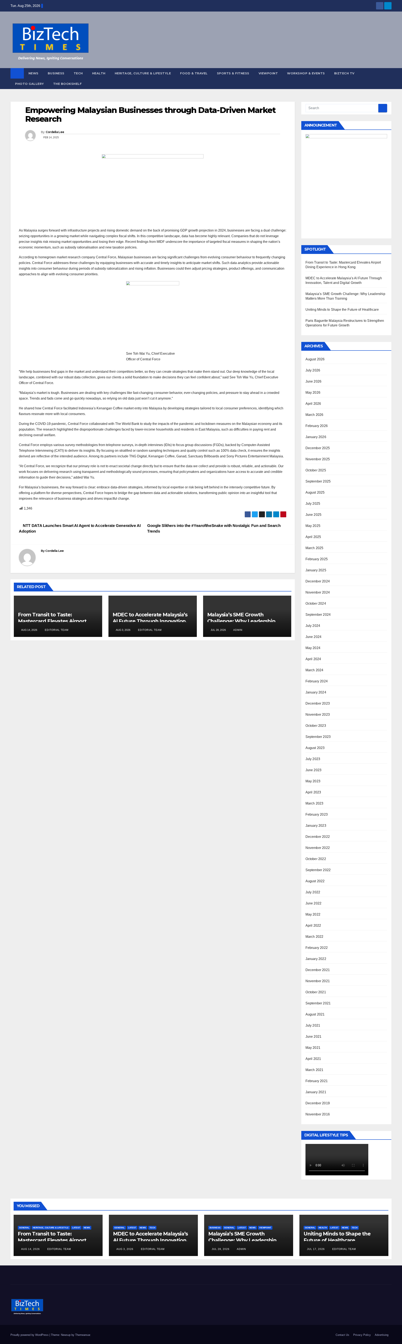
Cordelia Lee (55, 132)
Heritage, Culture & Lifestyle (143, 73)
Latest (76, 1227)
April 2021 (313, 1059)
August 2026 (315, 359)
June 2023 (313, 770)
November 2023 (317, 714)
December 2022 (317, 836)
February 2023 (316, 814)
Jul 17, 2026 (316, 1249)
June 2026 (313, 381)
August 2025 (315, 492)
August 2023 (315, 748)
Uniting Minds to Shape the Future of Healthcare (342, 309)
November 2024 (317, 592)
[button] (388, 78)
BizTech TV (344, 73)
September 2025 (318, 481)
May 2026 (313, 392)
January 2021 (315, 1092)
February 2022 (316, 947)
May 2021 (313, 1047)
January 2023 (315, 825)
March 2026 (314, 415)
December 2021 (317, 970)
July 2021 (312, 1025)
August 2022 (315, 881)
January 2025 (315, 570)
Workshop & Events (306, 73)
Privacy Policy (362, 1334)
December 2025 (317, 448)
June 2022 (313, 903)
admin (237, 630)
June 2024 (313, 637)
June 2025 (313, 514)
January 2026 (315, 437)
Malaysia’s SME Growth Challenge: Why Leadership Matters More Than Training (241, 621)
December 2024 (317, 581)
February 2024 (316, 681)
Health (99, 73)
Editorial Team (56, 630)
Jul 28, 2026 (220, 1249)
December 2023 (317, 703)
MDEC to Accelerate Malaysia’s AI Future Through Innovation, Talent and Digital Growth (150, 621)
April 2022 (313, 925)
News (33, 73)
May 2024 (313, 648)
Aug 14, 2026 (30, 1249)
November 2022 (317, 848)
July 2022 (312, 892)
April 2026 (313, 403)
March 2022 (314, 936)
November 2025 (317, 459)
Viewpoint (268, 73)
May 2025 (313, 526)
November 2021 (317, 981)
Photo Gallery (29, 84)
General (24, 1227)
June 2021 (313, 1036)
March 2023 (314, 803)
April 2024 (313, 659)
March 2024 (314, 670)
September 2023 (318, 737)
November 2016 (317, 1114)
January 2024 (315, 692)
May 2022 (313, 914)
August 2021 (315, 1014)
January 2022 (315, 959)
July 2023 (312, 759)
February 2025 (316, 559)
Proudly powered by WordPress (29, 1334)
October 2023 (315, 725)
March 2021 (314, 1070)
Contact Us (342, 1334)
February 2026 (316, 426)
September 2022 (318, 870)
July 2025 (312, 503)
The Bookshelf (67, 84)
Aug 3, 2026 (124, 1249)
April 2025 (313, 537)
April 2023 (313, 792)
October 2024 (315, 603)
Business (56, 73)
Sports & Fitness (233, 73)
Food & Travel (194, 73)
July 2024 (312, 625)
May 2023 (313, 781)
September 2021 (318, 1003)
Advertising (381, 1334)
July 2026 (312, 370)
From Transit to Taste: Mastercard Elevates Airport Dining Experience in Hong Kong (58, 621)
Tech (78, 73)
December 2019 (317, 1103)
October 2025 (315, 470)
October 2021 (315, 992)
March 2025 (314, 548)
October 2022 (315, 859)
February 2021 (316, 1081)
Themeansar (82, 1334)
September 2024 (318, 614)
